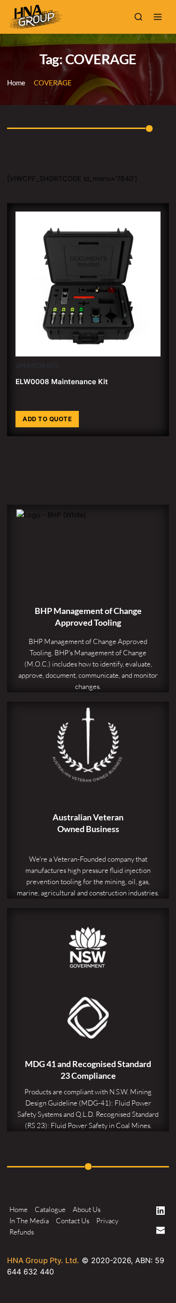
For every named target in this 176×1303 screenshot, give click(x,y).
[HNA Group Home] (65, 17)
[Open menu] (158, 17)
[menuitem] (18, 1209)
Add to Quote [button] (47, 419)
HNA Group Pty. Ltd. (43, 1260)
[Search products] (138, 16)
